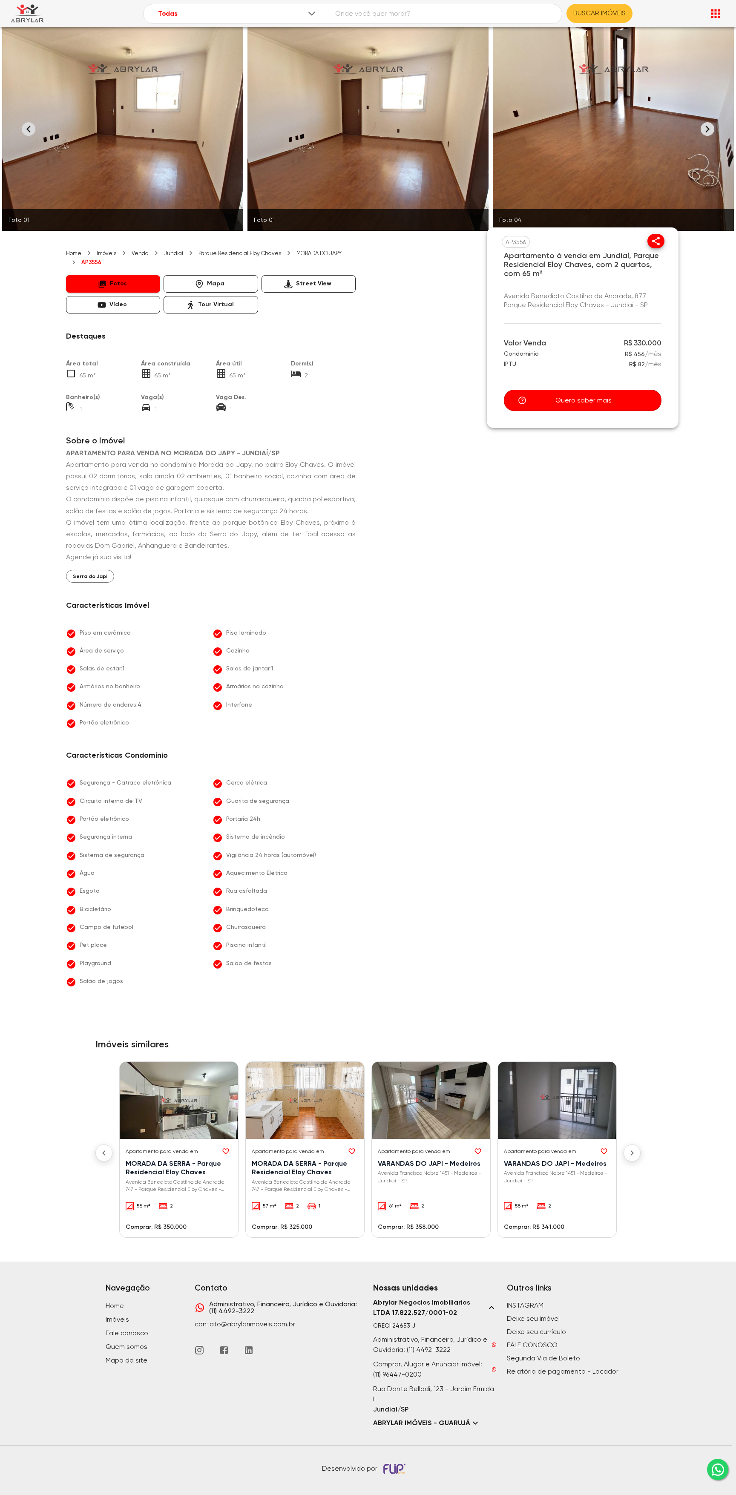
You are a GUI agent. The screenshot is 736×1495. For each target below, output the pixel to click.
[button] (113, 284)
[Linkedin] (249, 1350)
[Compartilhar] (655, 241)
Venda (140, 253)
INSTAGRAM (525, 1305)
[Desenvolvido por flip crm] (395, 1468)
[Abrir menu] (715, 14)
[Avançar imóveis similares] (632, 1153)
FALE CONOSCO (532, 1345)
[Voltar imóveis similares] (103, 1153)
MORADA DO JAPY (319, 253)
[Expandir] (312, 14)
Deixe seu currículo (536, 1332)
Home (73, 253)
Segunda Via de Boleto (543, 1358)
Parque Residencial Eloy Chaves (239, 253)
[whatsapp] (717, 1469)
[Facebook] (224, 1350)
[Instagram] (199, 1350)
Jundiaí (173, 253)
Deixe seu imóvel (533, 1318)
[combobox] (238, 13)
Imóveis (106, 253)
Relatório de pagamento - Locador (562, 1371)
